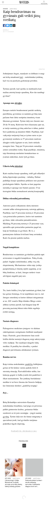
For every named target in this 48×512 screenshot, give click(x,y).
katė (21, 77)
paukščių (28, 364)
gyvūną (6, 416)
